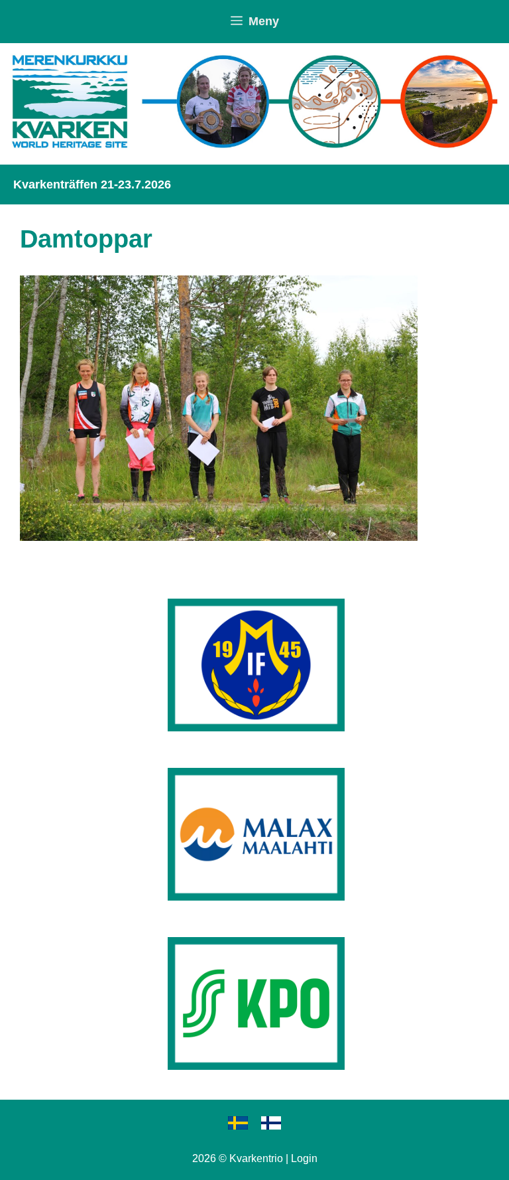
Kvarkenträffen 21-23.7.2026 (92, 184)
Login (304, 1158)
